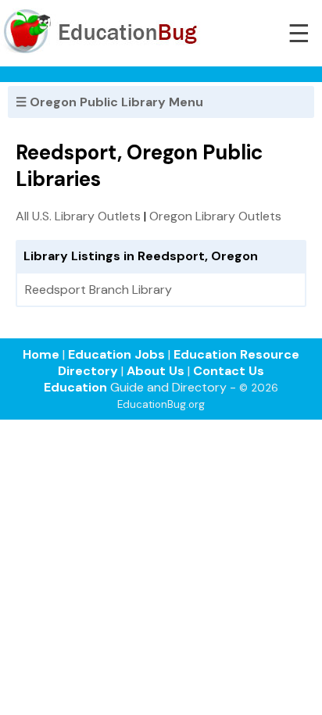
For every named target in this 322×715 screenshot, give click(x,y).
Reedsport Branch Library (98, 289)
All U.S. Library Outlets (78, 216)
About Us (155, 371)
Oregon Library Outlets (215, 216)
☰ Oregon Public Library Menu (109, 102)
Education (75, 387)
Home (41, 354)
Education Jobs (116, 354)
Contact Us (228, 371)
